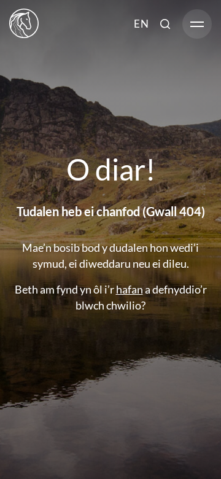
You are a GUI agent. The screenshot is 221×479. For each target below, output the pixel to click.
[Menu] (197, 23)
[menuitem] (141, 23)
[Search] (165, 23)
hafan (129, 289)
